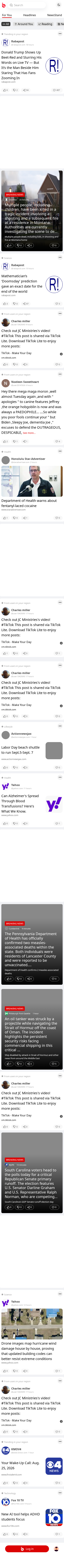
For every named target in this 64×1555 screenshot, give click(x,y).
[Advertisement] (32, 132)
